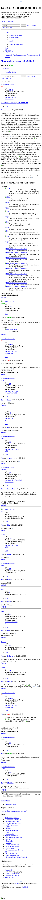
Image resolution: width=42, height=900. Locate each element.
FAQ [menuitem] (6, 48)
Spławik (8, 828)
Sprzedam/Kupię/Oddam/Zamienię (16, 857)
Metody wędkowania (11, 825)
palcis (2, 565)
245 (10, 671)
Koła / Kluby (10, 848)
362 (10, 538)
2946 (10, 306)
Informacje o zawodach (13, 821)
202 (10, 514)
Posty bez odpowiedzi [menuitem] (15, 35)
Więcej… (7, 32)
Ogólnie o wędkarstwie (13, 844)
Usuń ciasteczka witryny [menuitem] (12, 873)
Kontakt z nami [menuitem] (9, 877)
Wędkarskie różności (11, 835)
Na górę (3, 297)
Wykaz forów (9, 870)
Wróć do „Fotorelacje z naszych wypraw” (14, 811)
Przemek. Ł (4, 469)
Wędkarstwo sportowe (12, 818)
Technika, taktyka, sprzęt (13, 823)
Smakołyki (9, 841)
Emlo (2, 380)
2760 (10, 473)
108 (10, 614)
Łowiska (8, 843)
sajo (2, 86)
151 (10, 645)
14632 (11, 90)
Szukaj (23, 25)
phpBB (17, 883)
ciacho (3, 534)
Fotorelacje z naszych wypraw (15, 850)
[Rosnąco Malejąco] (11, 796)
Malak (11, 65)
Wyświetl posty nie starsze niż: (12, 794)
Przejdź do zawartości (7, 21)
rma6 (2, 589)
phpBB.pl (25, 887)
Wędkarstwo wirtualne (13, 855)
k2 (1, 409)
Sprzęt (8, 839)
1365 (10, 442)
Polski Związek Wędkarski (14, 837)
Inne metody (10, 834)
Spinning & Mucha (12, 830)
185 (10, 772)
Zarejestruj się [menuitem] (9, 51)
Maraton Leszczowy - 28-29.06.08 (17, 61)
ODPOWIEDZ (5, 68)
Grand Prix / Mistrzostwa (13, 819)
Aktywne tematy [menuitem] (14, 37)
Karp (7, 832)
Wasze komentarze (11, 853)
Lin (2, 511)
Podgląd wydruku (10, 72)
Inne (6, 852)
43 (10, 413)
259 (10, 384)
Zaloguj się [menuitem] (8, 50)
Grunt (7, 827)
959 (10, 569)
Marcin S (3, 768)
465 (10, 593)
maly (2, 611)
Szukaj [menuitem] (11, 41)
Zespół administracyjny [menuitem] (16, 44)
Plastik (3, 667)
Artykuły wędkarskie (12, 846)
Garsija (3, 438)
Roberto (3, 642)
